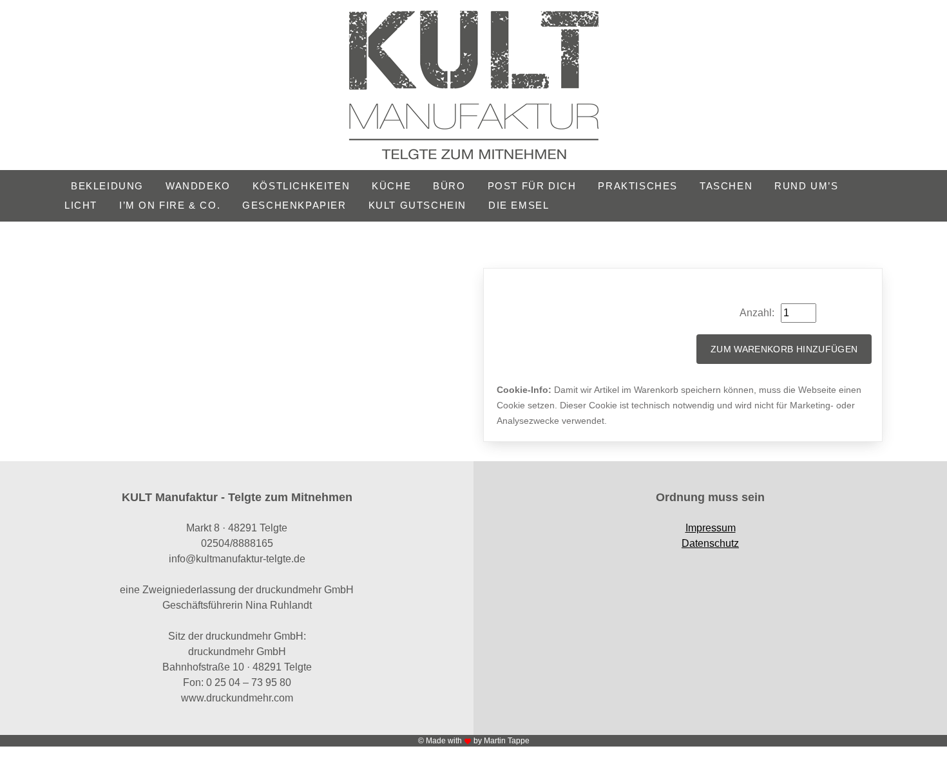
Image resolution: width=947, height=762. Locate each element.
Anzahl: (757, 312)
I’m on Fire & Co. (169, 205)
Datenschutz (710, 543)
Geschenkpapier (294, 205)
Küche (391, 185)
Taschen (726, 185)
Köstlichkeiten (301, 185)
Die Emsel (518, 205)
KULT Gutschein (417, 205)
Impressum (710, 527)
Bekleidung (107, 185)
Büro (449, 185)
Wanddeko (198, 185)
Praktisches (638, 185)
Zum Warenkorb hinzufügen (784, 349)
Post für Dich (532, 185)
